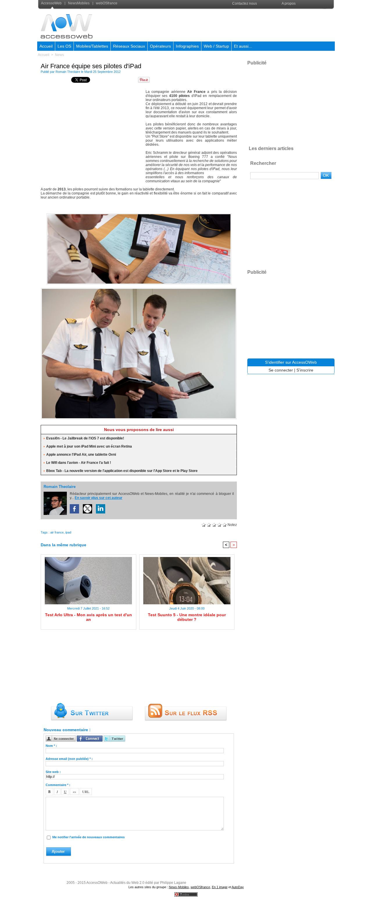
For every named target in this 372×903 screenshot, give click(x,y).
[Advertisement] (229, 24)
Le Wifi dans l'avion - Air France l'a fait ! (78, 463)
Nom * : (51, 745)
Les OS (64, 46)
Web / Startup (216, 46)
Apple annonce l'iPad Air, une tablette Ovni (81, 455)
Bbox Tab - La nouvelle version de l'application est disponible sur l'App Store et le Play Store (122, 471)
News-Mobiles (179, 887)
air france (57, 532)
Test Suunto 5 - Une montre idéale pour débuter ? (187, 617)
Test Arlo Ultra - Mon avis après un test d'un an (88, 617)
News (59, 55)
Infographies (187, 46)
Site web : (53, 772)
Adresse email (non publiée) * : (69, 758)
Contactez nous (244, 3)
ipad (68, 532)
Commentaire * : (58, 785)
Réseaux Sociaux (129, 46)
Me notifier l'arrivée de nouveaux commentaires (88, 837)
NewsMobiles (78, 3)
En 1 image (220, 887)
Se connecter (281, 370)
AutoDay (238, 887)
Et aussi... (243, 46)
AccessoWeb (51, 3)
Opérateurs (160, 46)
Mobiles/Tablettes (92, 46)
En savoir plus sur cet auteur (98, 498)
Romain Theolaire (68, 71)
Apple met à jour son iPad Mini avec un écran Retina (89, 446)
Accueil (46, 46)
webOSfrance (106, 3)
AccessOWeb (97, 883)
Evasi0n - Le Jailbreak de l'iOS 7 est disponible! (85, 438)
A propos (289, 3)
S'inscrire (304, 370)
